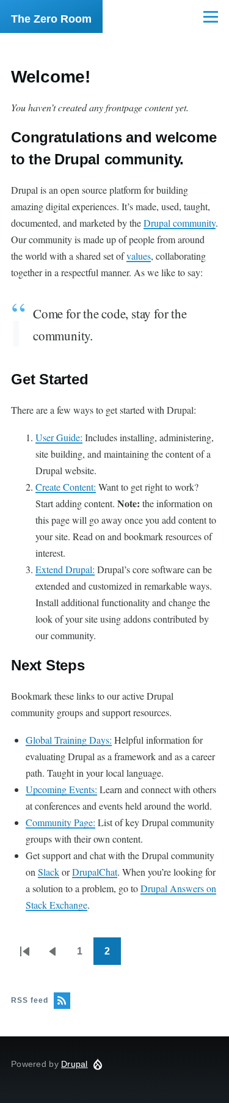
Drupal (74, 1064)
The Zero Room (51, 19)
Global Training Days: (69, 739)
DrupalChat (94, 871)
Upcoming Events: (61, 789)
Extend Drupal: (65, 569)
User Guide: (58, 437)
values (138, 255)
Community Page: (60, 822)
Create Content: (65, 486)
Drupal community (180, 222)
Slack (48, 871)
